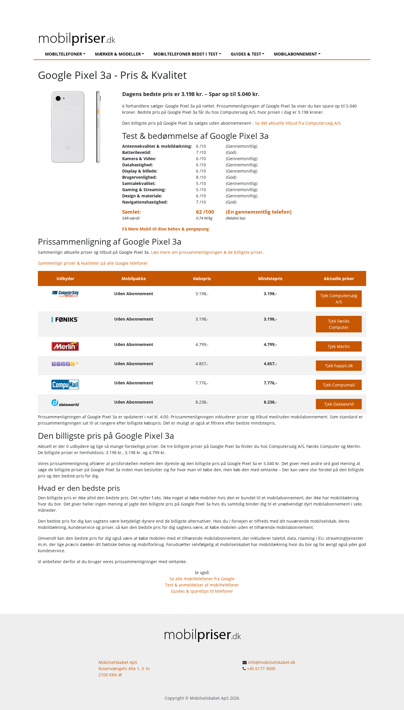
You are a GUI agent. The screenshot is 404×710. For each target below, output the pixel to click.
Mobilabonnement (295, 54)
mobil (76, 37)
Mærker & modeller (118, 54)
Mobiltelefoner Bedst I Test (185, 54)
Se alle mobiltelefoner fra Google (202, 578)
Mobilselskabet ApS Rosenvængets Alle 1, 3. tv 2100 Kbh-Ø (124, 668)
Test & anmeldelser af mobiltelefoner (202, 585)
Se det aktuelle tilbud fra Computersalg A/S (298, 123)
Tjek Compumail (339, 385)
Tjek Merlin (339, 346)
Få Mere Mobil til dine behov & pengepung (165, 229)
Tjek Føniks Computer (339, 324)
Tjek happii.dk (339, 365)
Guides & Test (246, 54)
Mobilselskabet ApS (209, 698)
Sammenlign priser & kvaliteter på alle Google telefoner (93, 263)
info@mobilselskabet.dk (271, 662)
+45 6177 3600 (261, 668)
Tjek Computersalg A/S (338, 299)
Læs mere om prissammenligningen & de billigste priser (207, 252)
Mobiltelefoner (63, 54)
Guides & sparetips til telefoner (202, 591)
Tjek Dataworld (339, 404)
